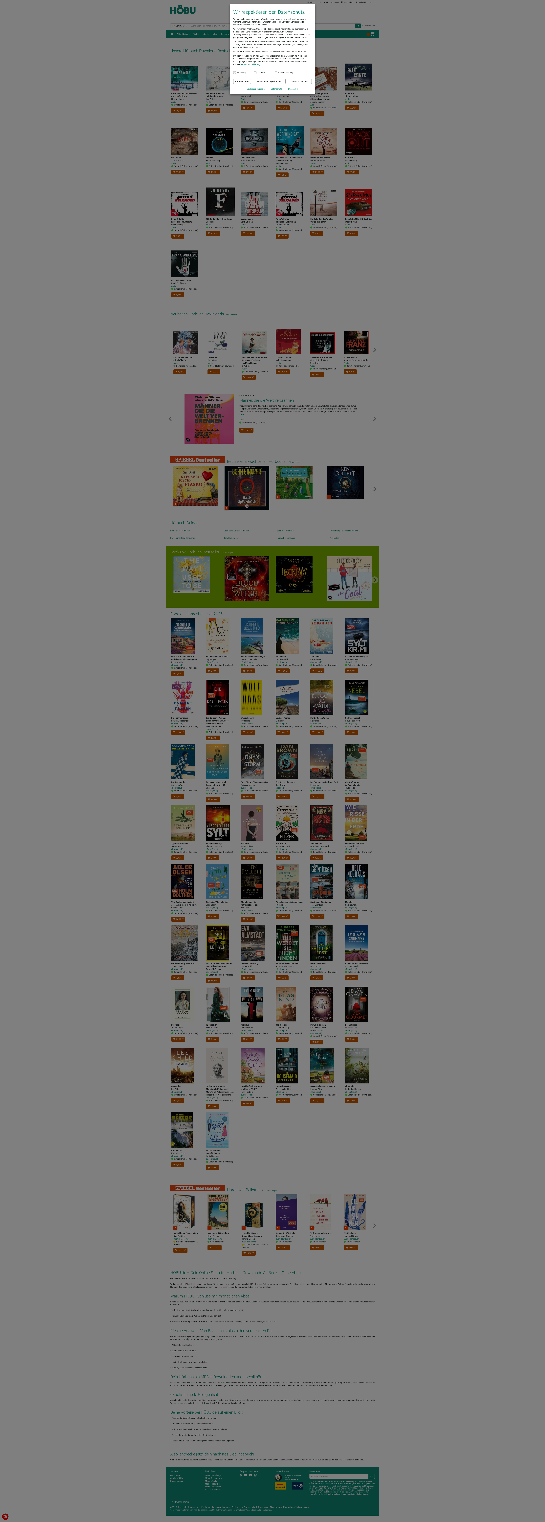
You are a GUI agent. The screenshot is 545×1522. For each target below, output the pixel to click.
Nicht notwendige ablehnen (269, 81)
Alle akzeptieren (242, 81)
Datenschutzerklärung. (250, 64)
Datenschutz (276, 89)
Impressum (293, 89)
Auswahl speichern (299, 81)
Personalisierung (284, 72)
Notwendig (242, 72)
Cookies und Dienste (256, 89)
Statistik (261, 72)
